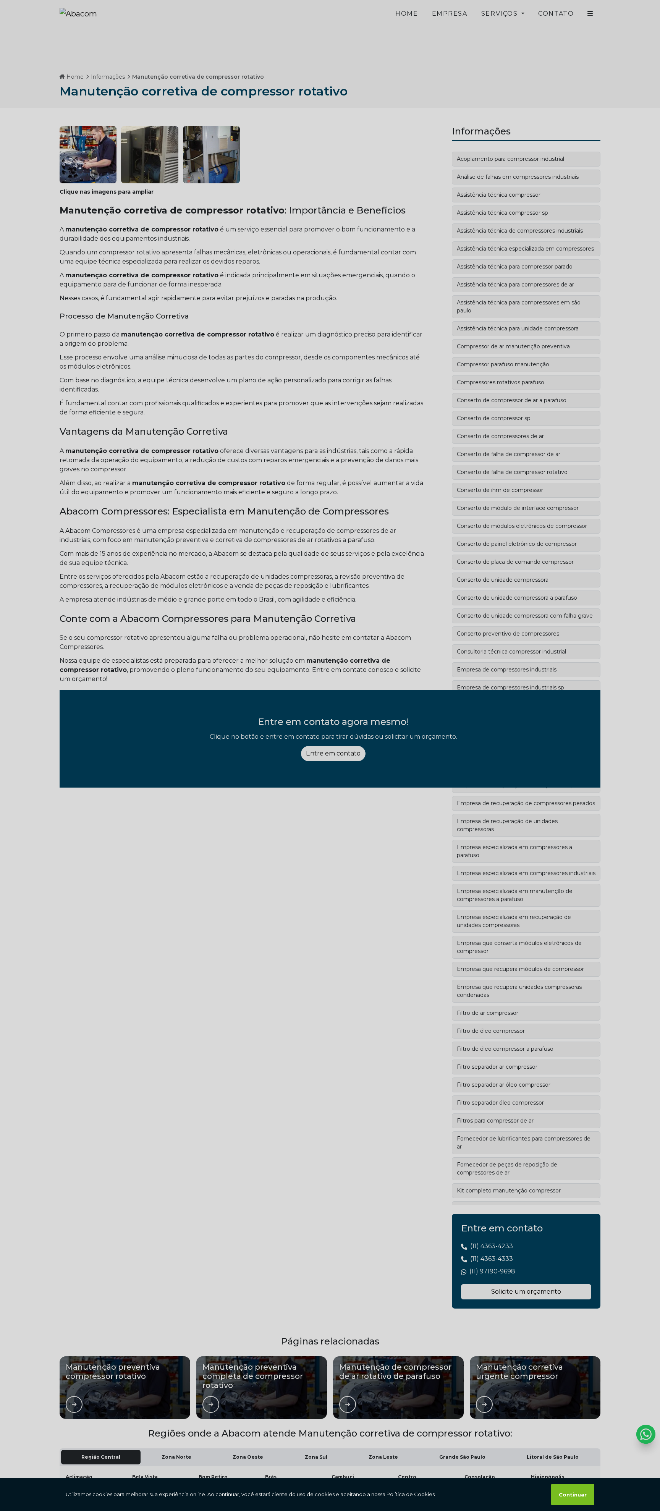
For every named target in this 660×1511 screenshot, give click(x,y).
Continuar (573, 1495)
